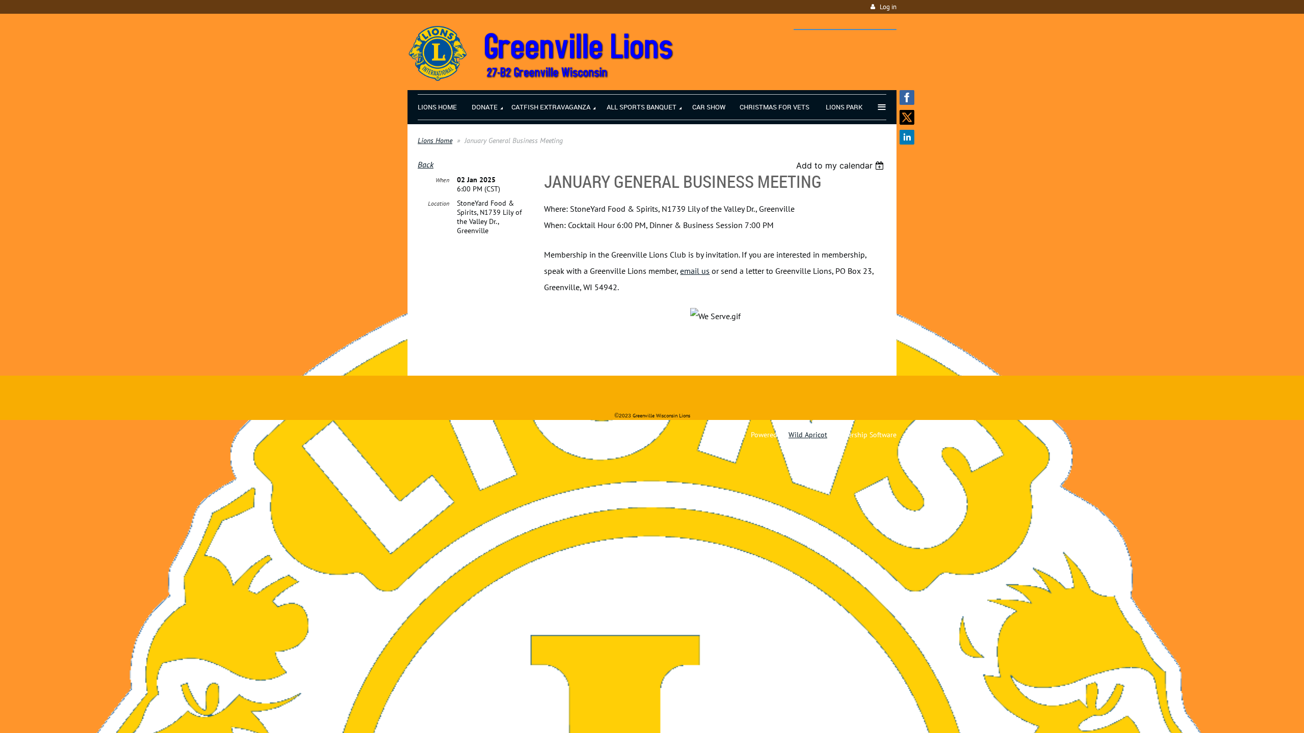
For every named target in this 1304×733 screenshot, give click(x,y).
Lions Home (435, 140)
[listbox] (841, 165)
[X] (907, 117)
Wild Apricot (808, 434)
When (442, 180)
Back (425, 164)
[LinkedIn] (907, 137)
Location (438, 203)
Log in (888, 7)
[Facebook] (907, 97)
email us (695, 271)
